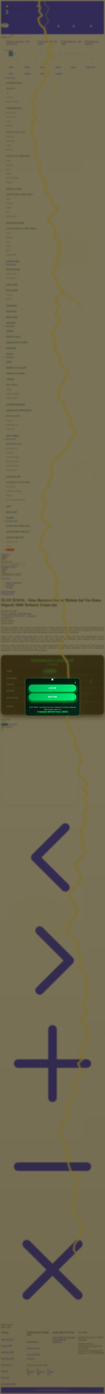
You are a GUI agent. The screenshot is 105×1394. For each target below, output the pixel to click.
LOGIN (52, 688)
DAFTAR (52, 696)
